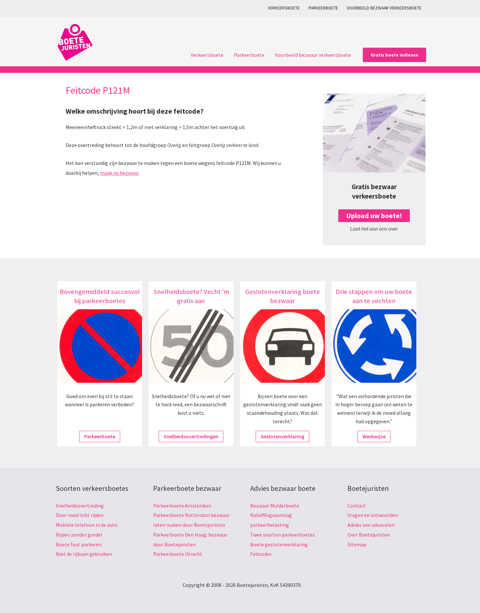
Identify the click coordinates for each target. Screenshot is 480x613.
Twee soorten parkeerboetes (282, 534)
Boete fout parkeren (79, 544)
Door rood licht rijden (80, 515)
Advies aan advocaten (371, 525)
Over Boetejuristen (368, 534)
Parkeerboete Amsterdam (182, 505)
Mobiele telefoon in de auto (87, 525)
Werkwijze (374, 436)
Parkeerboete (323, 8)
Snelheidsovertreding (80, 505)
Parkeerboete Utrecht (177, 554)
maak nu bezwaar (119, 172)
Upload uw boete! (374, 215)
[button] (394, 55)
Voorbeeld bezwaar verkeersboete (384, 8)
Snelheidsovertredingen (191, 436)
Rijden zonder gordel (79, 534)
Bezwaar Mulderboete (274, 505)
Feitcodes (261, 554)
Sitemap (356, 544)
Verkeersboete (284, 8)
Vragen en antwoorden (372, 515)
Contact (356, 505)
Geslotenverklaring (282, 436)
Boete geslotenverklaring (279, 544)
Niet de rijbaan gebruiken (84, 554)
